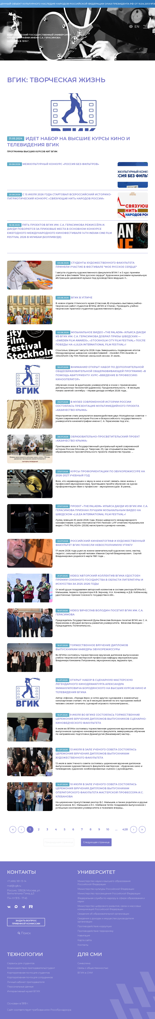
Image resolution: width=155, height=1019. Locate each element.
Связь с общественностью (93, 968)
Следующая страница (96, 842)
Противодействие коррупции (95, 926)
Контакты (83, 944)
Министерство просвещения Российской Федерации (109, 893)
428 (125, 829)
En (137, 26)
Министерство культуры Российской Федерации (106, 888)
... (116, 829)
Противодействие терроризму (95, 931)
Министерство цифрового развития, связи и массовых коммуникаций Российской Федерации (109, 908)
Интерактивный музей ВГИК (23, 991)
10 (107, 829)
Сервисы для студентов (21, 963)
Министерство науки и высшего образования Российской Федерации (104, 883)
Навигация (84, 935)
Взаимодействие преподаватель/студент (31, 968)
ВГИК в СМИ (85, 972)
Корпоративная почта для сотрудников (30, 977)
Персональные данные (20, 986)
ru (20, 885)
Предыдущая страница (59, 842)
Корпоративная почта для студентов (28, 972)
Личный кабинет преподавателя (26, 982)
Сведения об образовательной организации (103, 913)
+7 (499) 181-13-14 (16, 881)
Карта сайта (85, 940)
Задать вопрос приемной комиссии (26, 922)
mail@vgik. (13, 885)
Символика (84, 963)
